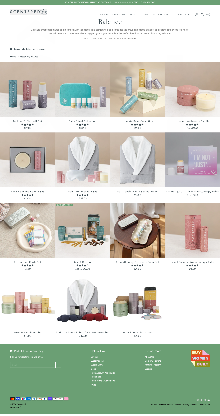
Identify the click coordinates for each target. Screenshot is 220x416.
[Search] (202, 14)
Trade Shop (96, 376)
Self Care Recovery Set (82, 191)
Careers (148, 368)
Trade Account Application (103, 372)
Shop (103, 15)
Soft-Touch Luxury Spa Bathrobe (137, 191)
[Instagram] (198, 400)
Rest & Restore (82, 261)
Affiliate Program (153, 364)
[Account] (197, 14)
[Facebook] (201, 400)
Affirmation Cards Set (27, 261)
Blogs (93, 368)
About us (183, 15)
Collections (23, 56)
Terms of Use (204, 405)
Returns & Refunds (166, 405)
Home (13, 56)
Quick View (27, 89)
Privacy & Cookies (190, 405)
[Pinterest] (205, 400)
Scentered (21, 404)
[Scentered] (28, 12)
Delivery (153, 405)
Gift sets (94, 356)
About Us (149, 356)
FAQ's (93, 384)
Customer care (97, 360)
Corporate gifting (153, 360)
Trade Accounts (162, 15)
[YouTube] (209, 400)
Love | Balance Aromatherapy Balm (192, 261)
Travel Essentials (139, 15)
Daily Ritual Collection (83, 121)
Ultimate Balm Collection (137, 121)
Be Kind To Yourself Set (27, 121)
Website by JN (15, 407)
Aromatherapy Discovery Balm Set (137, 261)
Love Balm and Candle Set (27, 191)
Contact (178, 405)
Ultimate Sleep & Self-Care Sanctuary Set (82, 332)
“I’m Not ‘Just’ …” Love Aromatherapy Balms (192, 191)
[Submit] (58, 365)
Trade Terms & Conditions (103, 380)
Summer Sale (119, 15)
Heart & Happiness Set (27, 332)
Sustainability (97, 364)
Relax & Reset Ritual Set (137, 332)
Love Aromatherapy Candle (192, 121)
